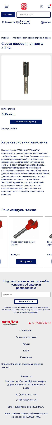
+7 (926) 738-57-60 (26, 400)
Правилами (32, 312)
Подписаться (26, 301)
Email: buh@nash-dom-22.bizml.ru (26, 407)
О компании (26, 330)
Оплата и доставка (26, 337)
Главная (5, 38)
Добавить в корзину (26, 122)
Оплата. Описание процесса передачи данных (22, 366)
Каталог (8, 14)
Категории (26, 357)
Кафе (26, 350)
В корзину (26, 261)
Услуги (26, 344)
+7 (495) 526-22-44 (41, 323)
